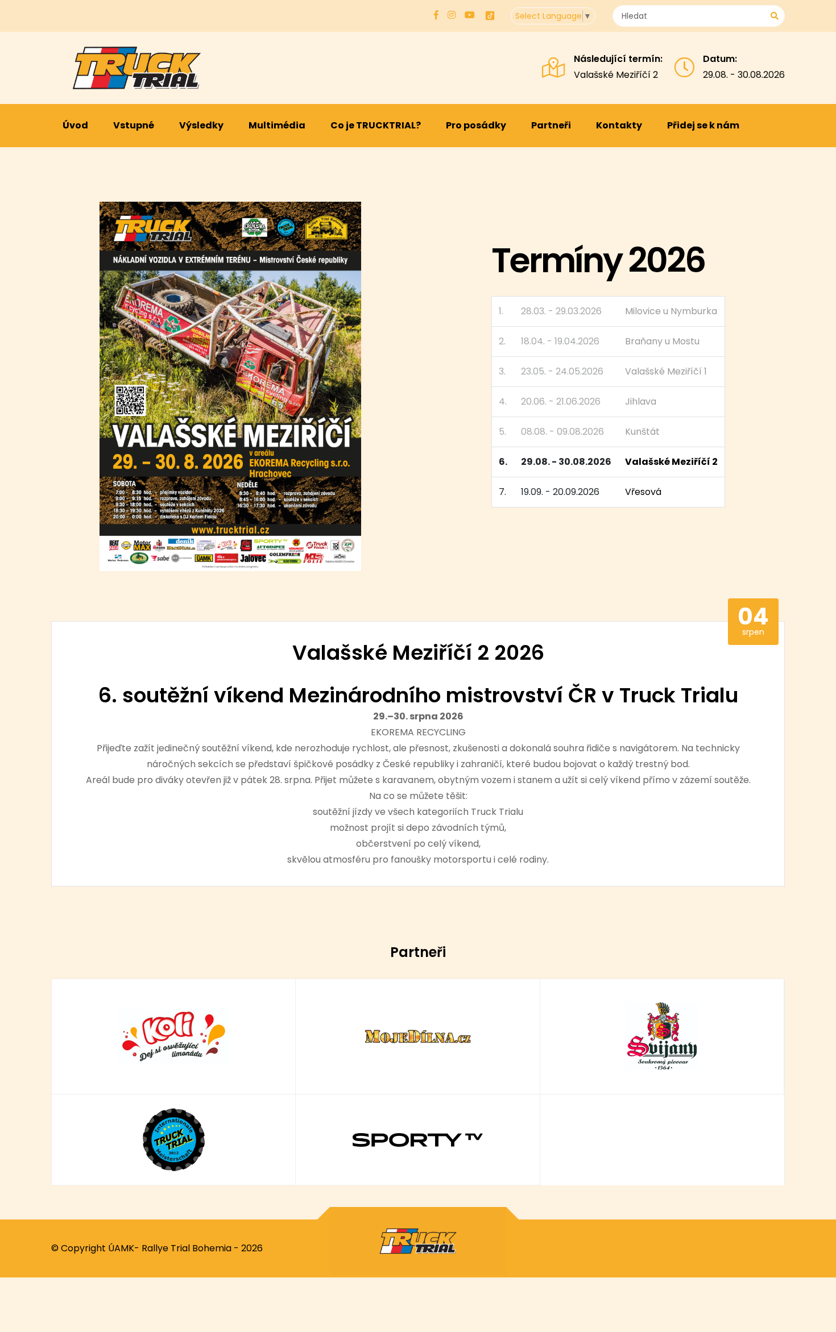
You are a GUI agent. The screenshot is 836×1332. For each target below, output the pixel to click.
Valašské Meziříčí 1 (666, 371)
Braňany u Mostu (662, 341)
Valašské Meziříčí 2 (616, 74)
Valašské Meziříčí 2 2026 (418, 652)
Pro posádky (476, 125)
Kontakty (619, 125)
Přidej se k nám (703, 125)
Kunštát (642, 431)
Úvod (75, 125)
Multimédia (277, 125)
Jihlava (640, 401)
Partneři (551, 125)
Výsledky (201, 125)
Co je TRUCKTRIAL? (375, 125)
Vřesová (643, 491)
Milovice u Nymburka (671, 311)
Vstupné (133, 125)
